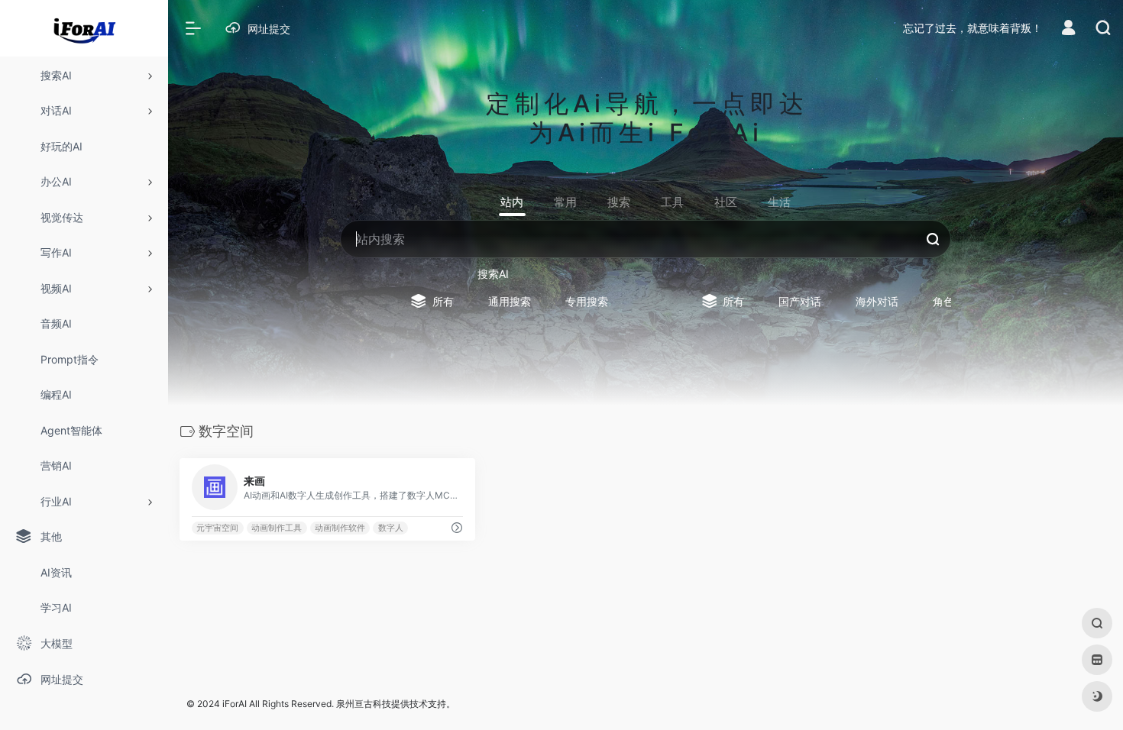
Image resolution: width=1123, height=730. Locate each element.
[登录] (1068, 29)
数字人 (390, 528)
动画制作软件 (340, 528)
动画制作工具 (276, 528)
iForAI (234, 703)
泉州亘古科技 (363, 703)
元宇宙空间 (217, 528)
